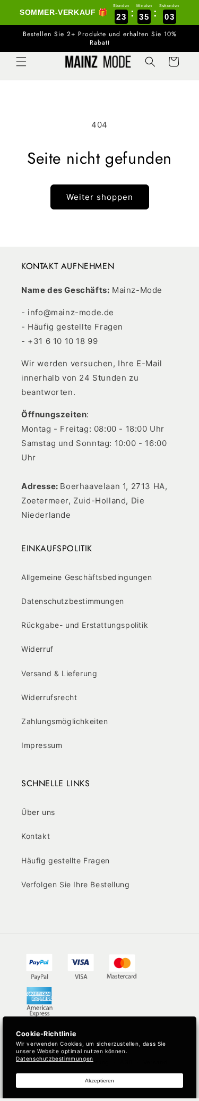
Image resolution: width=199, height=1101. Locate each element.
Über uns (38, 812)
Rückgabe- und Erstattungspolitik (84, 624)
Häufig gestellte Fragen (65, 860)
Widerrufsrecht (49, 697)
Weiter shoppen (99, 197)
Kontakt (35, 836)
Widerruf (37, 648)
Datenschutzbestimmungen (72, 601)
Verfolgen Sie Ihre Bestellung (75, 884)
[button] (21, 61)
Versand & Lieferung (59, 673)
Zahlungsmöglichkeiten (64, 721)
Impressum (41, 745)
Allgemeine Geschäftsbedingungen (86, 577)
